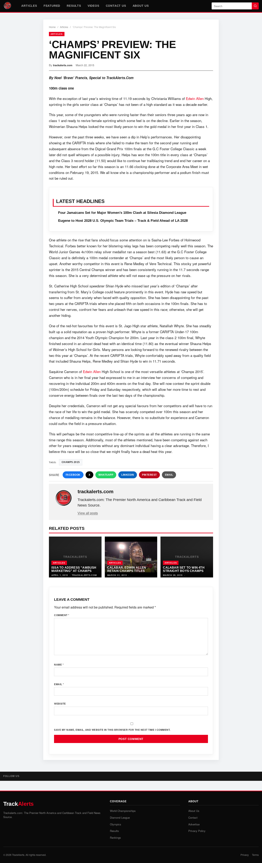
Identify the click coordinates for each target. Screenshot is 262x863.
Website (60, 703)
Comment (61, 615)
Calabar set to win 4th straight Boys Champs (183, 569)
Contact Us (116, 5)
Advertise (194, 824)
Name (59, 664)
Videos (93, 5)
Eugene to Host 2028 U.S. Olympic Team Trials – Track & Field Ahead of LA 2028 (123, 221)
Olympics (115, 824)
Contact (193, 817)
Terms (255, 854)
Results (74, 5)
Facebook (73, 474)
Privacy (245, 854)
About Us (141, 5)
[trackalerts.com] (63, 498)
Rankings (115, 837)
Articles (29, 5)
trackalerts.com (62, 65)
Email (169, 474)
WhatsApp (105, 474)
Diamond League (120, 817)
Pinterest (149, 474)
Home (52, 27)
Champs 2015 (71, 462)
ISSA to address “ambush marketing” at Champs (73, 569)
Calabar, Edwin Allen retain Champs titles (126, 569)
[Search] (255, 5)
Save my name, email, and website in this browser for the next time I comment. (112, 730)
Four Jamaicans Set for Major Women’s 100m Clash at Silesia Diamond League (122, 213)
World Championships (123, 811)
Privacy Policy (197, 831)
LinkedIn (127, 474)
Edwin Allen (195, 98)
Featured (52, 5)
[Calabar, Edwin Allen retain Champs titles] (131, 557)
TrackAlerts (18, 854)
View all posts (88, 513)
